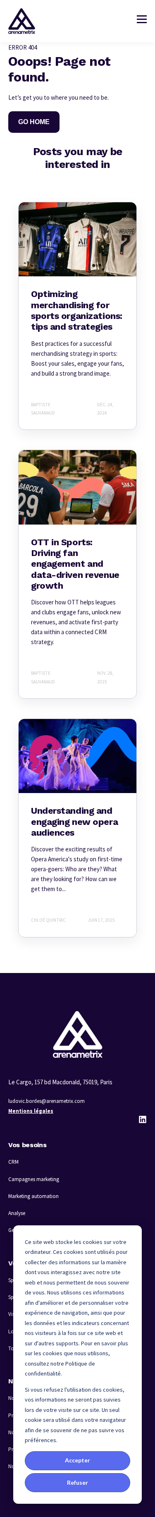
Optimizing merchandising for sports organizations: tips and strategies (76, 310)
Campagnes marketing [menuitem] (33, 1179)
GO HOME (34, 121)
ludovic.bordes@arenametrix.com (46, 1101)
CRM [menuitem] (13, 1161)
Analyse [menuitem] (16, 1213)
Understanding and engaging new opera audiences (74, 821)
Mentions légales (30, 1110)
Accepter (77, 1460)
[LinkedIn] (142, 1119)
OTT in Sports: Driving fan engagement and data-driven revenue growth (75, 564)
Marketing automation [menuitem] (33, 1196)
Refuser (77, 1482)
